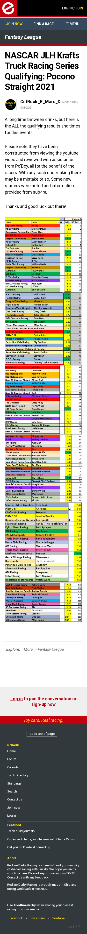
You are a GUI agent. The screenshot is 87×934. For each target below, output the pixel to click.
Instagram (38, 918)
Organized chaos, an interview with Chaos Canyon (41, 839)
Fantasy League (23, 37)
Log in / (72, 8)
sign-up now (43, 704)
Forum (11, 759)
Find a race (44, 24)
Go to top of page (42, 734)
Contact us (14, 799)
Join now (14, 24)
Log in (16, 698)
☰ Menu (73, 24)
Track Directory (17, 775)
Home (11, 751)
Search (12, 791)
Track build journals (21, 831)
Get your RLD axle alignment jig (28, 847)
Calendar (13, 767)
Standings (14, 783)
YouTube (58, 918)
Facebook (16, 918)
